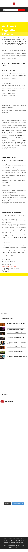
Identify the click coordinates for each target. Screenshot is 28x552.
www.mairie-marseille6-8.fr (9, 266)
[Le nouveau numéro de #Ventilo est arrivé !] (14, 429)
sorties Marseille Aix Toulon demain (12, 540)
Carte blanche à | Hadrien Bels (15, 337)
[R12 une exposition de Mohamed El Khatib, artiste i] (14, 477)
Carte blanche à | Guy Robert (15, 351)
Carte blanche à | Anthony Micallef (17, 356)
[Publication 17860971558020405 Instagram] (14, 461)
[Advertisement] (14, 295)
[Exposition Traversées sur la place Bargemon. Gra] (14, 413)
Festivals (9, 34)
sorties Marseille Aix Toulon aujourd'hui (14, 538)
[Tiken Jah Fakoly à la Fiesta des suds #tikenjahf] (14, 445)
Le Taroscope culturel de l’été (16, 323)
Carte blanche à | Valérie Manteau (16, 333)
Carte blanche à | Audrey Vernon (16, 347)
